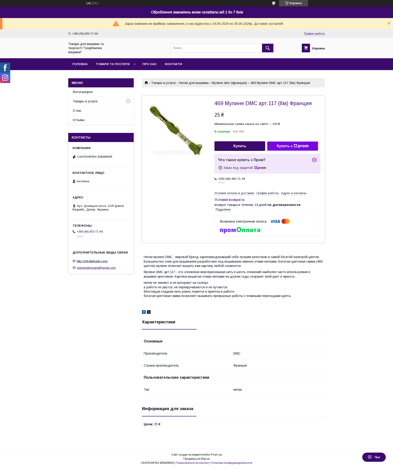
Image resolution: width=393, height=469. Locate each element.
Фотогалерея (83, 92)
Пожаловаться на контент (192, 462)
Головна (80, 64)
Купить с (285, 146)
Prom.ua (216, 454)
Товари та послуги (113, 64)
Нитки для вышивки (194, 83)
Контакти (173, 64)
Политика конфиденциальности (231, 462)
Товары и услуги (163, 83)
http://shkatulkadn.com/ (92, 261)
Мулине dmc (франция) (229, 83)
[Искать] (267, 48)
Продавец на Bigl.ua (196, 458)
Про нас (149, 64)
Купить (239, 146)
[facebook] (144, 312)
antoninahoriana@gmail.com (96, 267)
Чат (377, 457)
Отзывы (79, 120)
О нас (77, 110)
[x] (149, 312)
